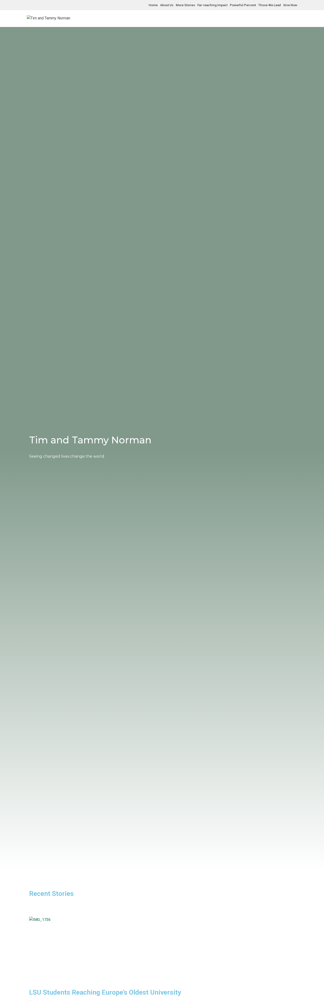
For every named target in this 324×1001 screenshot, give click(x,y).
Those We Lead (269, 5)
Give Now (290, 5)
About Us (166, 5)
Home (153, 5)
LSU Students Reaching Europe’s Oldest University (105, 992)
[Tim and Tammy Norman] (48, 18)
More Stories (185, 5)
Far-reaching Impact (212, 5)
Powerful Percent (243, 5)
